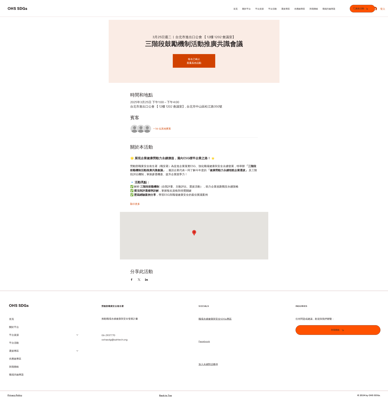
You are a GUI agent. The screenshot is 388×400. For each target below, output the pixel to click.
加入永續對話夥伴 (208, 364)
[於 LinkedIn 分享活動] (146, 279)
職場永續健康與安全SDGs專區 (215, 318)
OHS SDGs (17, 8)
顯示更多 (135, 203)
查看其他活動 (194, 62)
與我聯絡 (14, 366)
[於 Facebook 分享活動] (131, 279)
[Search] (354, 8)
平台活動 (14, 342)
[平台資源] (77, 335)
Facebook (204, 341)
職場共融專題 (16, 374)
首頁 (11, 318)
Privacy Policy (15, 395)
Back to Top (165, 395)
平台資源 (14, 334)
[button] (285, 9)
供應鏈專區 (15, 358)
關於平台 (14, 327)
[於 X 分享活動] (139, 279)
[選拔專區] (77, 351)
